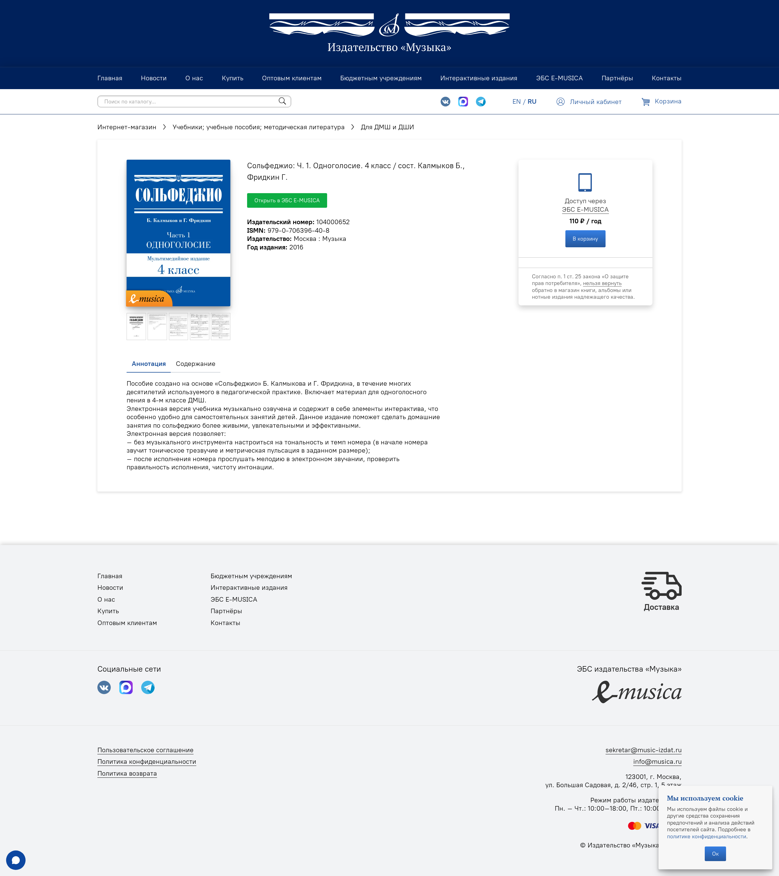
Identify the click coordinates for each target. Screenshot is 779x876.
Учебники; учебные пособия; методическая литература (259, 127)
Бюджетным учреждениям (251, 576)
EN (516, 101)
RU (532, 101)
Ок (715, 853)
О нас (106, 599)
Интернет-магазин (126, 127)
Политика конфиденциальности (146, 761)
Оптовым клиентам (127, 623)
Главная (109, 576)
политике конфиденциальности (706, 836)
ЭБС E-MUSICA (585, 209)
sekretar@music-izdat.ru (644, 750)
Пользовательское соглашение (145, 750)
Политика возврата (127, 773)
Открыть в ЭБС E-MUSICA (287, 200)
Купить (108, 611)
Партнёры (226, 611)
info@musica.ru (657, 761)
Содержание (195, 364)
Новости (110, 587)
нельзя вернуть (602, 283)
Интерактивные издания (249, 587)
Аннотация (149, 364)
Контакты (225, 623)
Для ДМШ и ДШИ (387, 127)
